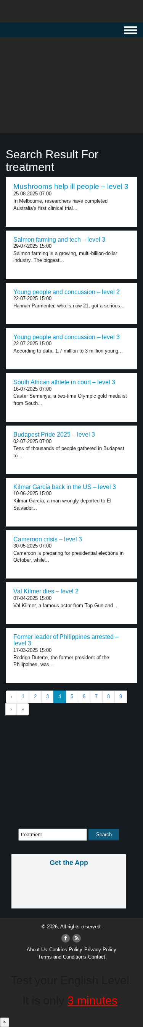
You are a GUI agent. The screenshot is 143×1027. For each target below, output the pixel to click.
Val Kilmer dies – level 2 (46, 591)
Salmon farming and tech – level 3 (59, 239)
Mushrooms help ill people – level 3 (71, 186)
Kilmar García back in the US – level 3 (64, 487)
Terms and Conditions (62, 957)
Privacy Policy (100, 949)
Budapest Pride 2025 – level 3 (54, 434)
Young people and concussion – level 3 (66, 337)
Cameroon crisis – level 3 (47, 539)
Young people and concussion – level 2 (66, 292)
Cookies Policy (65, 949)
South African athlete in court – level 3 (64, 382)
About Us (37, 949)
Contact (96, 957)
